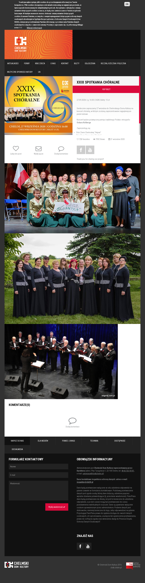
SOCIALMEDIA (17, 449)
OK (127, 4)
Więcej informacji (34, 27)
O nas (53, 63)
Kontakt (65, 63)
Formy (27, 63)
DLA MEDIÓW (43, 441)
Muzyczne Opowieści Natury (20, 72)
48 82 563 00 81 (127, 471)
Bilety (76, 63)
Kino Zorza (40, 63)
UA (39, 72)
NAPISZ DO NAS (17, 441)
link (20, 27)
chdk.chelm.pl (116, 567)
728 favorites (86, 139)
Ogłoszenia (90, 63)
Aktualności (13, 63)
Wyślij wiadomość (55, 507)
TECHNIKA (94, 441)
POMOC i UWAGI (68, 441)
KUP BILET (106, 89)
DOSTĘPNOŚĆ (119, 441)
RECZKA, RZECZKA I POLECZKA (113, 63)
